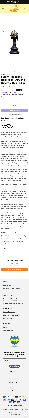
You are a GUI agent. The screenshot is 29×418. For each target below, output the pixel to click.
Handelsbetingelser (9, 311)
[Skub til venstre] (11, 71)
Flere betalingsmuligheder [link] (14, 114)
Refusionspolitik (17, 407)
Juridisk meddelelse (20, 412)
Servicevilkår (25, 409)
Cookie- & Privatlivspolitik (11, 315)
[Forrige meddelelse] (3, 2)
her (23, 238)
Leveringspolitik (10, 412)
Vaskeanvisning (8, 318)
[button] (3, 8)
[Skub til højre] (18, 71)
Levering (11, 94)
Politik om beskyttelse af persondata (11, 409)
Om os (5, 327)
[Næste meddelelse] (26, 2)
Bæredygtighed (8, 330)
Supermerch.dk (14, 405)
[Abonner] (24, 360)
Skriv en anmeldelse (14, 269)
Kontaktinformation (15, 414)
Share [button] (4, 248)
